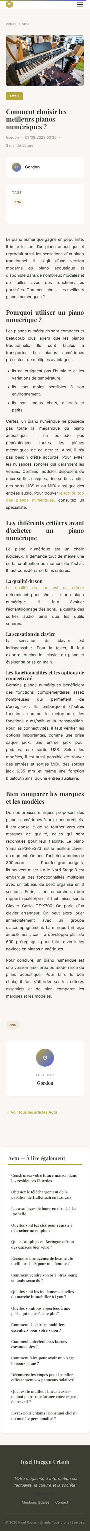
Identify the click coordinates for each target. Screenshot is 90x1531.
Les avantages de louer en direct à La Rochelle (43, 1211)
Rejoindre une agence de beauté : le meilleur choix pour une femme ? (42, 1261)
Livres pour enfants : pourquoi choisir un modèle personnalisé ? (44, 1415)
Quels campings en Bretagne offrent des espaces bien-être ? (42, 1244)
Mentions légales (35, 1502)
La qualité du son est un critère (45, 587)
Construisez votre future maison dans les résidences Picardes (44, 1178)
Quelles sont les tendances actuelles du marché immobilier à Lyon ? (42, 1294)
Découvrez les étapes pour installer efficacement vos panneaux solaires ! (42, 1377)
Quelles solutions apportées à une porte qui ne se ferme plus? (40, 1311)
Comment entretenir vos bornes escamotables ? (39, 1344)
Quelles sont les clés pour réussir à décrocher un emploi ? (41, 1228)
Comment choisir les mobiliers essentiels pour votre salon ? (38, 1327)
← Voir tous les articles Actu (31, 1112)
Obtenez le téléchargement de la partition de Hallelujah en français (41, 1194)
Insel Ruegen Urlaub (45, 1461)
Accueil (11, 24)
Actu (25, 24)
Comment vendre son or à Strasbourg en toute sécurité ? (44, 1278)
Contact (61, 1502)
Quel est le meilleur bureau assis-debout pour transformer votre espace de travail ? (44, 1396)
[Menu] (80, 4)
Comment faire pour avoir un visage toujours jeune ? (42, 1360)
